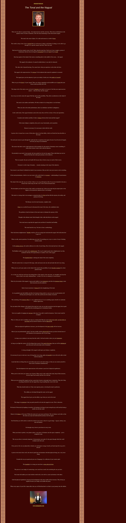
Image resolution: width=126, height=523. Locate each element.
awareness (38, 176)
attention (37, 89)
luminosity (45, 281)
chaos (54, 38)
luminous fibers (25, 299)
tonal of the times (47, 343)
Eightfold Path (28, 257)
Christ (19, 207)
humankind (40, 52)
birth (50, 52)
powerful (49, 355)
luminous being (58, 281)
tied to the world (53, 319)
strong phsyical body (48, 464)
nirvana (34, 72)
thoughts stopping (56, 268)
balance (40, 118)
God (44, 195)
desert (22, 82)
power (59, 82)
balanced (37, 288)
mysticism (23, 402)
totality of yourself (55, 77)
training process (19, 246)
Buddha (29, 232)
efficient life (49, 321)
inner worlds (50, 326)
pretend (29, 43)
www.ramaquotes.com (38, 506)
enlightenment (33, 251)
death (56, 52)
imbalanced (63, 343)
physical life (46, 331)
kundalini (27, 464)
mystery (48, 175)
